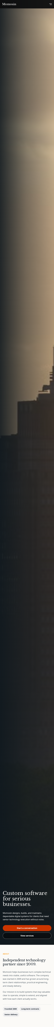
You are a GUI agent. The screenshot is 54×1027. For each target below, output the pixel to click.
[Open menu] (50, 4)
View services (27, 935)
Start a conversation (27, 928)
